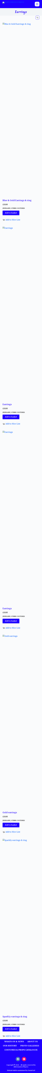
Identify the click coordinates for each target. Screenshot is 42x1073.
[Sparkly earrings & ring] (21, 925)
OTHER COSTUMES (18, 208)
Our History (10, 1046)
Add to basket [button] (11, 213)
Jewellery (6, 208)
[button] (11, 219)
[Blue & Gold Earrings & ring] (21, 109)
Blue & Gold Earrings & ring (17, 200)
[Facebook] (18, 1059)
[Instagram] (24, 1059)
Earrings (7, 404)
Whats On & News (14, 1041)
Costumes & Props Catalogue (21, 1050)
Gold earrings (10, 812)
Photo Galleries (29, 1046)
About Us (32, 1041)
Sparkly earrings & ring (15, 1016)
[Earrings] (21, 313)
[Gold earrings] (21, 721)
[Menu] (37, 4)
